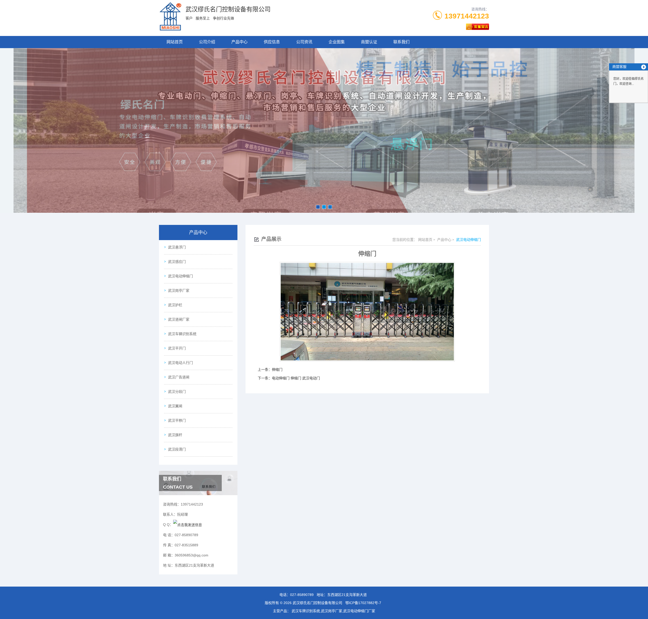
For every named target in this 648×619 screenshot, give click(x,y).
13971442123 (466, 16)
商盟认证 (369, 42)
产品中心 (239, 42)
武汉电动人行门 (180, 363)
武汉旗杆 (175, 435)
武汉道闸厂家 (178, 319)
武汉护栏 (175, 305)
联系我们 (401, 42)
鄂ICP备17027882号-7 (363, 603)
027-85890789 (302, 595)
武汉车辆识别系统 (182, 334)
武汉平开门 (177, 348)
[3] (324, 130)
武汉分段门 (177, 392)
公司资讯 (304, 42)
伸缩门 (277, 369)
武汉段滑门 (177, 449)
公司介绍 (207, 42)
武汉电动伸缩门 (180, 276)
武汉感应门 (177, 262)
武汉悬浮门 (177, 247)
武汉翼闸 (175, 406)
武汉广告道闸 (178, 377)
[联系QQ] (187, 525)
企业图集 (337, 42)
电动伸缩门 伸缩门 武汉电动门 (296, 378)
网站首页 (175, 42)
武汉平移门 (177, 420)
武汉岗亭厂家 (178, 290)
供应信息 (272, 42)
